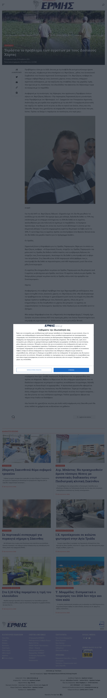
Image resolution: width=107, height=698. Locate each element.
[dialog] (53, 349)
